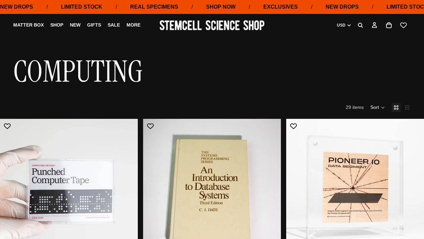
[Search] (360, 25)
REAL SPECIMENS (154, 7)
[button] (377, 107)
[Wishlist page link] (403, 25)
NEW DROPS (16, 7)
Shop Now (221, 7)
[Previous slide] (10, 188)
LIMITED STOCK (81, 7)
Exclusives (280, 7)
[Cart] (389, 25)
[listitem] (133, 25)
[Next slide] (128, 188)
